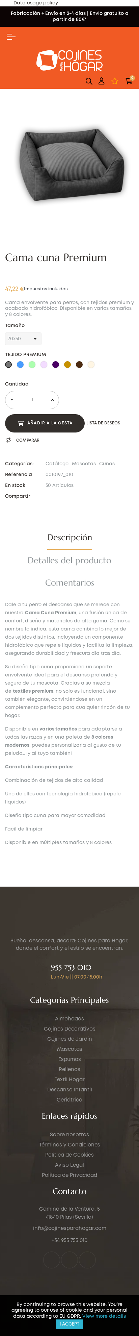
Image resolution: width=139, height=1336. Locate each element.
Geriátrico (69, 1100)
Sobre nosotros (69, 1135)
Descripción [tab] (69, 537)
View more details (104, 1316)
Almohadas (69, 1019)
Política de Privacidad (69, 1175)
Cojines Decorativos (69, 1029)
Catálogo (57, 464)
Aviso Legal (69, 1165)
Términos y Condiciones (69, 1145)
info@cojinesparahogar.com (69, 1228)
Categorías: (19, 464)
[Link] (87, 1260)
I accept (69, 1324)
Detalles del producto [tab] (69, 560)
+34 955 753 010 (69, 1240)
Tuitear (57, 496)
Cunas (107, 464)
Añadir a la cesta (50, 423)
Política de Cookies (69, 1155)
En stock (15, 486)
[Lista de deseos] (115, 81)
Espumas (69, 1059)
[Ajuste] (102, 81)
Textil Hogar (70, 1080)
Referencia (18, 475)
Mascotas (84, 464)
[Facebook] (51, 1260)
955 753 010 (71, 967)
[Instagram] (69, 1260)
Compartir (48, 496)
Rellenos (69, 1069)
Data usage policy (35, 3)
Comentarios (69, 582)
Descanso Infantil (69, 1090)
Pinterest (66, 496)
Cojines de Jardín (69, 1039)
